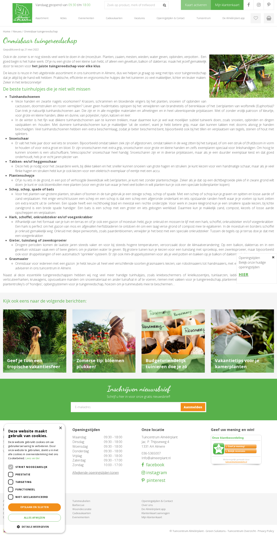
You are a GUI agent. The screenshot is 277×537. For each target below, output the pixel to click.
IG (259, 5)
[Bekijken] (269, 18)
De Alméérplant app (154, 509)
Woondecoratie (81, 509)
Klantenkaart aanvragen (156, 513)
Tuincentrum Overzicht (242, 531)
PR (269, 5)
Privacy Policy (266, 531)
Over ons (147, 505)
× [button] (60, 428)
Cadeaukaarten (81, 513)
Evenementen (80, 517)
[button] (34, 526)
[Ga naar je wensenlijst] (256, 18)
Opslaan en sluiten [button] (34, 507)
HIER (243, 274)
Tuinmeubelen (81, 501)
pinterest (155, 480)
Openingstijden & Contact (157, 501)
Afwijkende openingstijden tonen (95, 472)
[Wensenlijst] (256, 18)
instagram (156, 473)
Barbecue (78, 505)
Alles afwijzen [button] (34, 517)
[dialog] (34, 478)
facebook (154, 465)
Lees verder (33, 458)
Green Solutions (215, 531)
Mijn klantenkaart (152, 517)
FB (248, 5)
